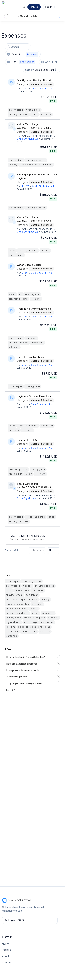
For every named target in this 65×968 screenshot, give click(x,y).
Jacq (24, 88)
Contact (7, 962)
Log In (48, 6)
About (5, 956)
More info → (12, 690)
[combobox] (41, 70)
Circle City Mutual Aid (25, 16)
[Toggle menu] (59, 7)
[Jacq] (11, 82)
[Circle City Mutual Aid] (7, 16)
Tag (23, 61)
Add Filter (51, 61)
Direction (25, 54)
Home (5, 943)
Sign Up (34, 6)
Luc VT (25, 186)
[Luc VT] (11, 176)
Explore (6, 949)
